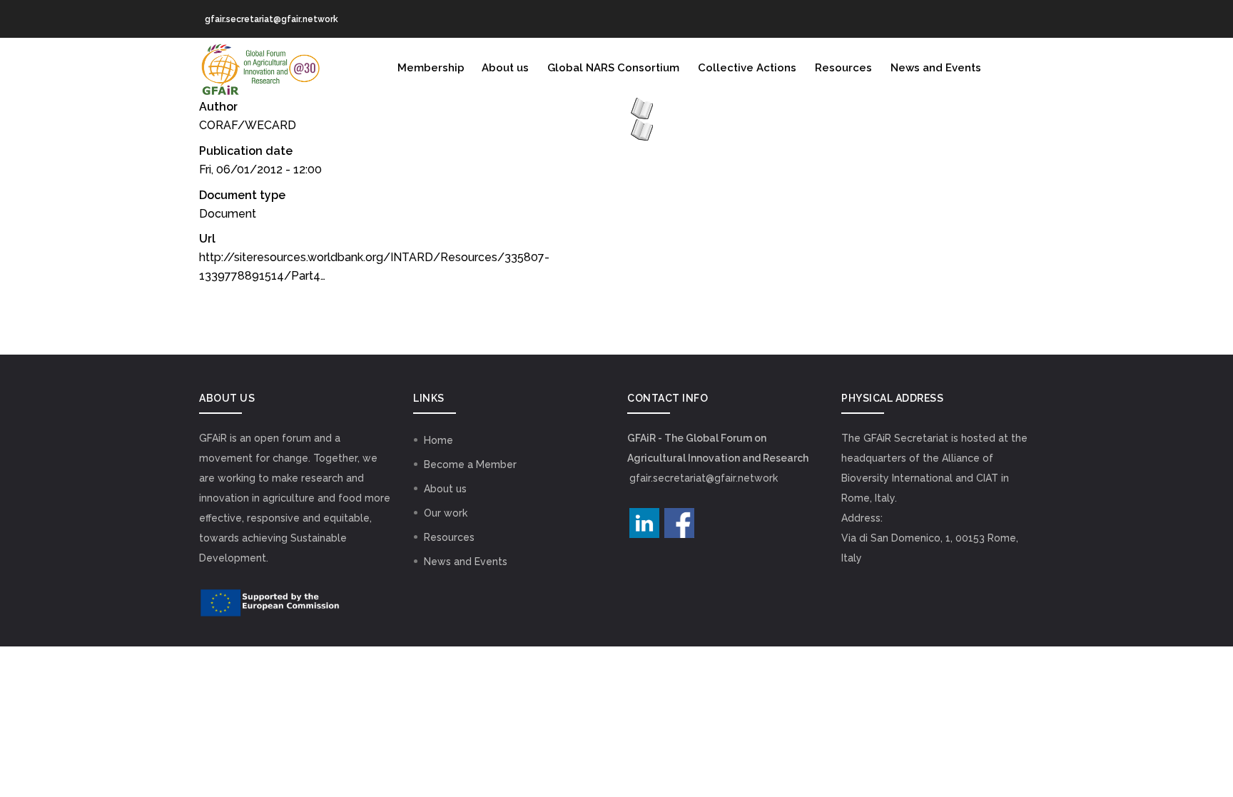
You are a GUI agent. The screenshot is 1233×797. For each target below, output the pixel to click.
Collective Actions (747, 67)
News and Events (935, 67)
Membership (431, 67)
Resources (843, 67)
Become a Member (470, 464)
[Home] (259, 66)
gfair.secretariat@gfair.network (703, 478)
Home (438, 440)
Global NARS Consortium (613, 67)
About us (505, 67)
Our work (445, 513)
